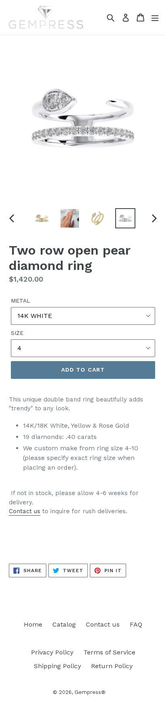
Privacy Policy (52, 652)
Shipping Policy (57, 666)
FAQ (136, 624)
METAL (20, 300)
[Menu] (155, 17)
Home (33, 624)
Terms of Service (109, 652)
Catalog (64, 624)
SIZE (17, 333)
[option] (42, 218)
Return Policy (112, 666)
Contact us (24, 511)
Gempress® (90, 692)
